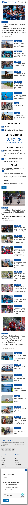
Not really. (6, 180)
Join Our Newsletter (9, 474)
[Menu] (25, 2)
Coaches (8, 142)
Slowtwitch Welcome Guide (13, 130)
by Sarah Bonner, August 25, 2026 (7, 36)
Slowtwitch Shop (9, 490)
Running (17, 61)
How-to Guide (18, 464)
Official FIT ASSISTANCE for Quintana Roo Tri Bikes (13, 160)
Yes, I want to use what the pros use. (13, 173)
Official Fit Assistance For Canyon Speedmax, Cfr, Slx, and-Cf (14, 153)
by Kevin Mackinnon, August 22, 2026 (7, 220)
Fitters (20, 142)
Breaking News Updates (11, 487)
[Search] (18, 2)
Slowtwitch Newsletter (11, 484)
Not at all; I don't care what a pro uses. (13, 183)
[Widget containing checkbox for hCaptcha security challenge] (14, 495)
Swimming (18, 93)
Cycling (17, 71)
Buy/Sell (7, 127)
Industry (18, 416)
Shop (16, 458)
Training (18, 260)
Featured (5, 22)
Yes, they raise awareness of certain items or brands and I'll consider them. (15, 177)
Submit (6, 500)
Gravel (17, 113)
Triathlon (18, 41)
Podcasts (17, 462)
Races (14, 142)
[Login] (22, 2)
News (16, 103)
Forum (16, 456)
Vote (4, 187)
